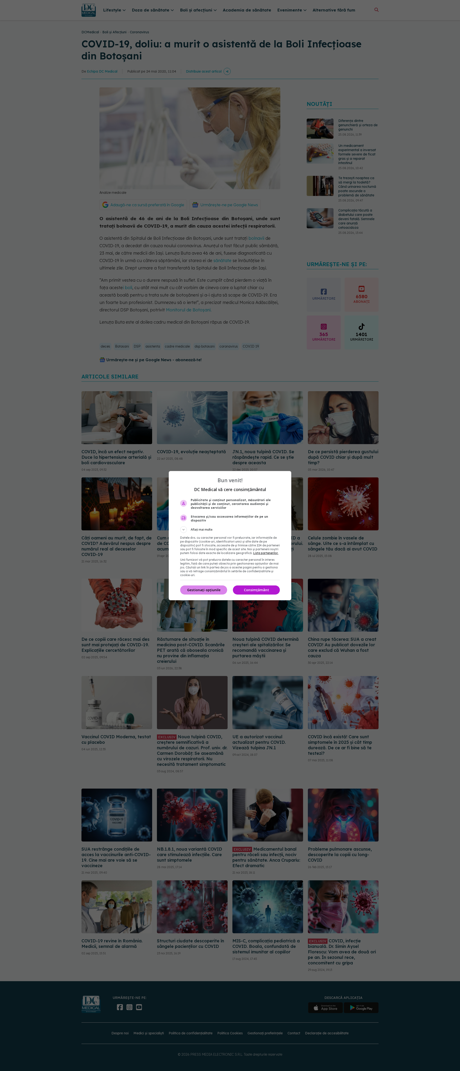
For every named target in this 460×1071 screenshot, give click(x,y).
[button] (230, 529)
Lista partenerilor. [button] (265, 553)
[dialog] (230, 535)
